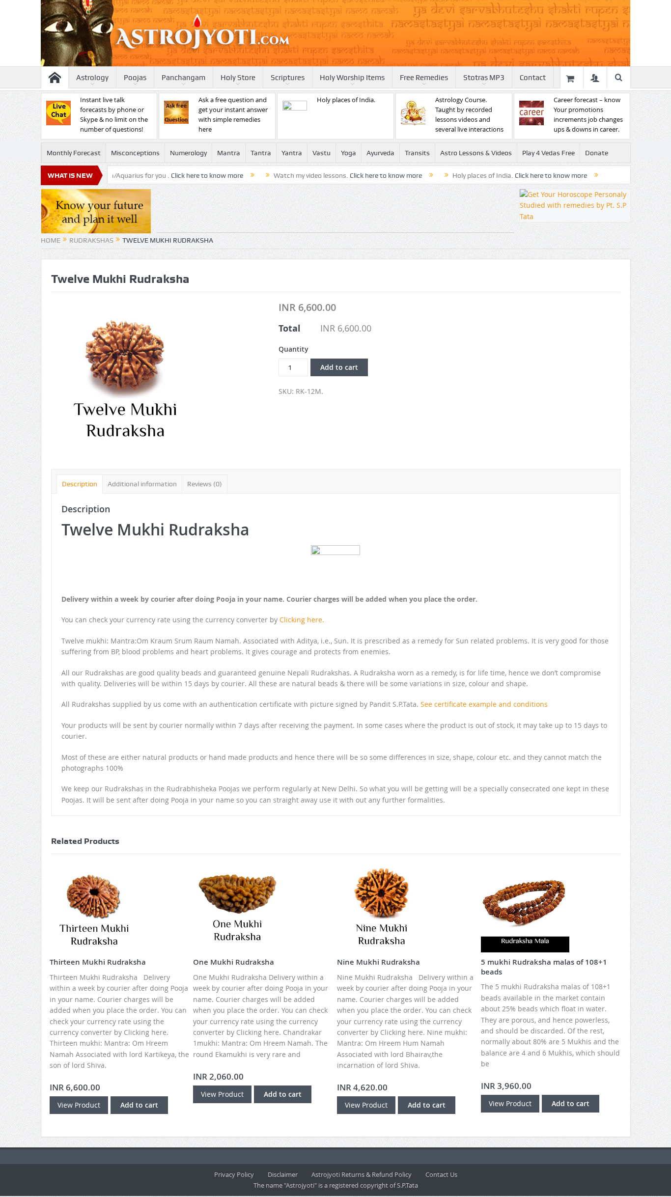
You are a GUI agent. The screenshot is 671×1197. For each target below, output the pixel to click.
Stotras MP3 (483, 77)
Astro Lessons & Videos (476, 153)
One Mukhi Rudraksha (233, 962)
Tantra (261, 153)
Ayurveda (380, 153)
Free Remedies (424, 77)
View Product (78, 1105)
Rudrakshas (91, 240)
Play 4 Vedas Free (548, 153)
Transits (417, 153)
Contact (533, 77)
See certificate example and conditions (484, 704)
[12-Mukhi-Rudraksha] (124, 375)
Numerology (188, 153)
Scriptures (288, 77)
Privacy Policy (234, 1174)
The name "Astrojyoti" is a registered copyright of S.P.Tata (335, 1185)
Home (50, 240)
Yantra (291, 153)
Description (79, 484)
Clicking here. (302, 619)
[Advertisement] (335, 211)
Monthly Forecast (74, 153)
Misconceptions (135, 153)
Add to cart (339, 367)
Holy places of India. (346, 99)
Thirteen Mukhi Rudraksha (98, 962)
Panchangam (183, 77)
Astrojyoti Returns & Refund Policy (361, 1174)
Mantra (228, 153)
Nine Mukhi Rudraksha (378, 962)
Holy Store (238, 77)
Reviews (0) (204, 484)
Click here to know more (171, 175)
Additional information (142, 484)
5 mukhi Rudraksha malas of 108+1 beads (544, 967)
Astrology (92, 77)
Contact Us (441, 1174)
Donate (596, 153)
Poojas (135, 77)
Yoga (348, 153)
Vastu (321, 153)
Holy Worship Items (352, 77)
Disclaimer (283, 1174)
